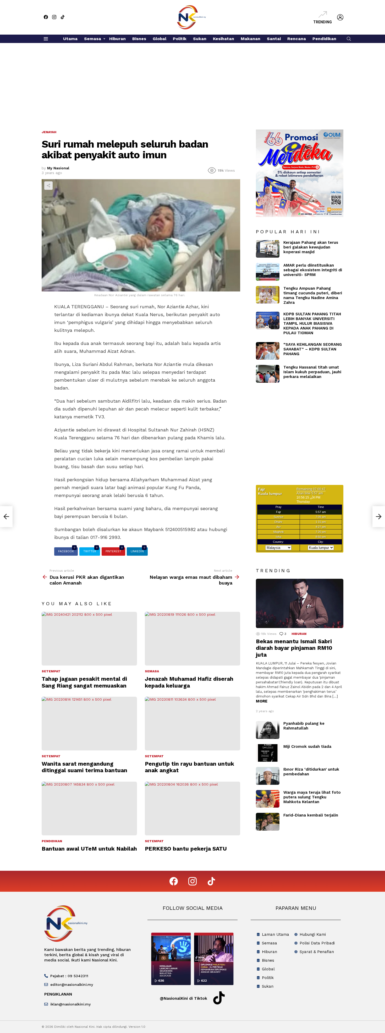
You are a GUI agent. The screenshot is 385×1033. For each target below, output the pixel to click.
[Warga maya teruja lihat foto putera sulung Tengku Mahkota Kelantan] (267, 799)
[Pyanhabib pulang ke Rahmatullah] (267, 730)
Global (159, 38)
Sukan (199, 38)
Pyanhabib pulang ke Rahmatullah (303, 726)
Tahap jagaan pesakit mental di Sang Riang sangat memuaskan (84, 682)
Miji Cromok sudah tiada (307, 746)
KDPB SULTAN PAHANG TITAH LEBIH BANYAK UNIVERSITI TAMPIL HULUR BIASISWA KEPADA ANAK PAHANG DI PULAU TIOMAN (312, 323)
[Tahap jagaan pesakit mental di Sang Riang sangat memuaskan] (89, 639)
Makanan (250, 38)
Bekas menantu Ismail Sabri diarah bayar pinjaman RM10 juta (294, 648)
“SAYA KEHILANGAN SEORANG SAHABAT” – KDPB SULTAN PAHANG (312, 349)
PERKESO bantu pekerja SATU (186, 848)
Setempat (51, 671)
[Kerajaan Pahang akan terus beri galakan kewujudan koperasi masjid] (267, 249)
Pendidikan (324, 38)
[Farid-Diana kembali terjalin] (267, 822)
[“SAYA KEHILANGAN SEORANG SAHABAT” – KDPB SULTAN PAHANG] (267, 351)
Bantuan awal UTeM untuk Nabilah (89, 848)
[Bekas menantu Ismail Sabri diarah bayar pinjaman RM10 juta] (299, 603)
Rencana (296, 38)
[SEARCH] (349, 39)
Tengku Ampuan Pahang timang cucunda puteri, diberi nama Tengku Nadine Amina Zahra (312, 295)
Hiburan (117, 38)
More (261, 701)
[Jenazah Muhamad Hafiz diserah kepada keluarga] (192, 639)
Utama (70, 38)
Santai (274, 38)
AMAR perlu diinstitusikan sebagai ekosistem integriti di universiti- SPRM (312, 270)
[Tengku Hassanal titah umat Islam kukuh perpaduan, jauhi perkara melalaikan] (267, 374)
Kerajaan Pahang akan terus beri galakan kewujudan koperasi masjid (310, 247)
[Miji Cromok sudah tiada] (267, 753)
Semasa (92, 38)
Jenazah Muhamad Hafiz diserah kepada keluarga (189, 682)
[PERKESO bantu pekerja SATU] (192, 808)
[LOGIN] (340, 17)
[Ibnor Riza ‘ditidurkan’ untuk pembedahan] (267, 776)
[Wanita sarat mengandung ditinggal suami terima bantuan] (89, 723)
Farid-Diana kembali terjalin (310, 815)
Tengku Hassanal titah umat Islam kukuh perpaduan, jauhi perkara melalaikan (312, 372)
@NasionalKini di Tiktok (183, 998)
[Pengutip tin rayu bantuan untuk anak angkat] (192, 723)
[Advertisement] (192, 82)
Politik (179, 38)
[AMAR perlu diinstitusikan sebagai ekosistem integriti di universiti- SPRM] (267, 272)
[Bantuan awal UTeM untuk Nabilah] (89, 808)
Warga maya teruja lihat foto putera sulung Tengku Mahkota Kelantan (312, 797)
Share (48, 185)
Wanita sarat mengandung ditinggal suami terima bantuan (84, 767)
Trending (322, 22)
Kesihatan (223, 38)
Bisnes (139, 38)
